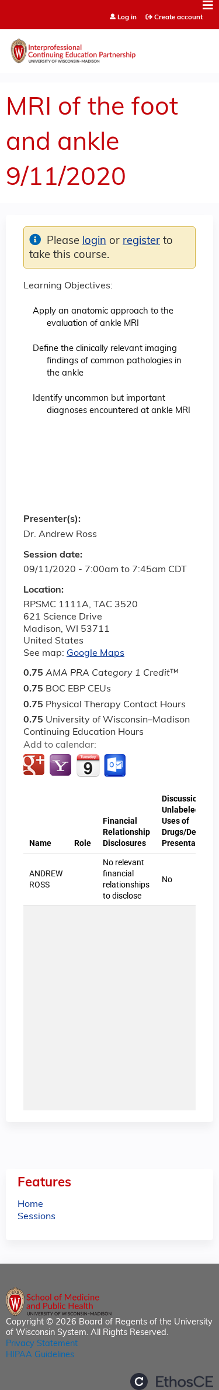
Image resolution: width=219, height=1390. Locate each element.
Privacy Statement (42, 1344)
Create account (178, 17)
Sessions (36, 1217)
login (94, 241)
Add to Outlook (116, 765)
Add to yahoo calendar (62, 765)
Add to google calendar (35, 765)
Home (30, 1204)
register (141, 241)
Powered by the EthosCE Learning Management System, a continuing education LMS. (171, 1381)
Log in (127, 18)
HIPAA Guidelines (40, 1355)
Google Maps (95, 653)
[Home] (109, 48)
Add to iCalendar (88, 765)
